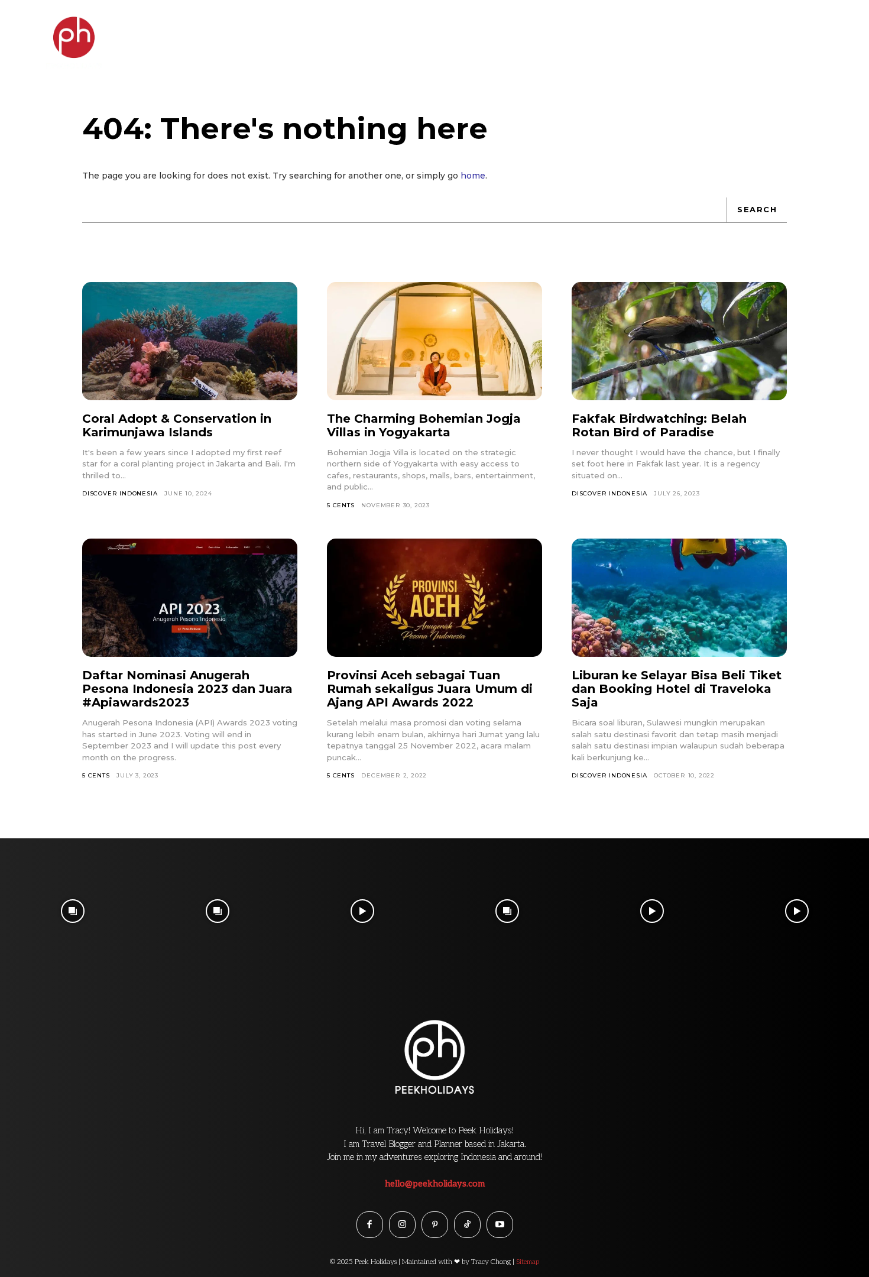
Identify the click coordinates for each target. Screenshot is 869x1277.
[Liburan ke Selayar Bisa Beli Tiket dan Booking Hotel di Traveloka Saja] (679, 598)
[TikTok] (467, 1224)
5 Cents (341, 505)
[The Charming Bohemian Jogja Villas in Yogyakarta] (434, 341)
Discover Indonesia (119, 493)
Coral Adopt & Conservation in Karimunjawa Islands (176, 425)
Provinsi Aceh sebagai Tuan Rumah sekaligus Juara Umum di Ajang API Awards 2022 (430, 688)
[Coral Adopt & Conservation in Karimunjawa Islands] (189, 341)
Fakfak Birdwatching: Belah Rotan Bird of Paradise (659, 425)
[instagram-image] (72, 910)
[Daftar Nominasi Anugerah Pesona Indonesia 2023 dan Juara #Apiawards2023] (189, 598)
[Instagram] (402, 1224)
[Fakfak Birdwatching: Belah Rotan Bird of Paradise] (679, 341)
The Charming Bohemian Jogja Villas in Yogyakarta (424, 425)
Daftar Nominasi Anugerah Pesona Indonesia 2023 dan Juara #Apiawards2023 (187, 688)
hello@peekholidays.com (435, 1183)
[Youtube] (500, 1224)
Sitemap (527, 1261)
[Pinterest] (434, 1224)
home (473, 175)
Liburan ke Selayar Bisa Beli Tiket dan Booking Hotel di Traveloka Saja (677, 688)
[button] (835, 31)
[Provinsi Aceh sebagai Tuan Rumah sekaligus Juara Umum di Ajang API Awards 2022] (434, 598)
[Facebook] (369, 1224)
